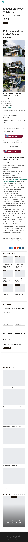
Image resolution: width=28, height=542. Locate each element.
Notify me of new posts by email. (13, 344)
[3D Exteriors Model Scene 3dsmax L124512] (8, 273)
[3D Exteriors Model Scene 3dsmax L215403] (20, 273)
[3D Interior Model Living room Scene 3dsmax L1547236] (14, 378)
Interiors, (21, 179)
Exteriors (5, 23)
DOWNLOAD (13, 136)
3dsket (7, 238)
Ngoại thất (19, 240)
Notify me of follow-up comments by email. (13, 340)
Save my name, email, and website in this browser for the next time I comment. (14, 334)
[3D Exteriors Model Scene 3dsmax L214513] (20, 259)
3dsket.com (17, 539)
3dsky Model (12, 238)
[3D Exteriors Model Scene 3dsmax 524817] (8, 288)
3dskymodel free (19, 238)
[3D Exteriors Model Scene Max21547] (20, 288)
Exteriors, (15, 179)
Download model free (7, 240)
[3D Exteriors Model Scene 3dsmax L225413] (8, 259)
